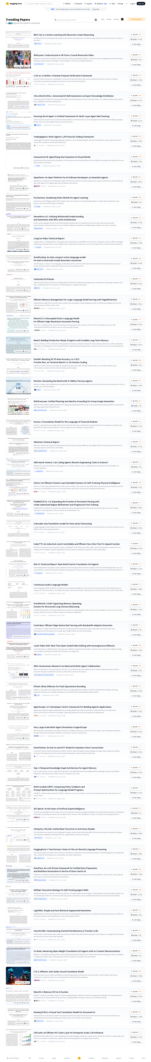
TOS (29, 1058)
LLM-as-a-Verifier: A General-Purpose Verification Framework (63, 75)
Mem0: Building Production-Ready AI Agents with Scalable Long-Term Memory (71, 340)
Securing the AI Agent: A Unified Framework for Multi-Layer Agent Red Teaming (71, 116)
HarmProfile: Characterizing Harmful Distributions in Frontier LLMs (66, 930)
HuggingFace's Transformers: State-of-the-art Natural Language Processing (70, 849)
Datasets (78, 3)
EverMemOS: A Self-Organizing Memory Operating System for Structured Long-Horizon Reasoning (57, 605)
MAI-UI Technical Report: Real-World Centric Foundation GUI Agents (66, 564)
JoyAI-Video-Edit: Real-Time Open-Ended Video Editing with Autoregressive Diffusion (74, 645)
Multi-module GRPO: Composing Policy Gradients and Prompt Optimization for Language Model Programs (59, 788)
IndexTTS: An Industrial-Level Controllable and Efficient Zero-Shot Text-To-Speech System (77, 544)
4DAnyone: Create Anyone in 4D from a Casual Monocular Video (64, 55)
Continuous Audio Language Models (51, 584)
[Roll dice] (95, 19)
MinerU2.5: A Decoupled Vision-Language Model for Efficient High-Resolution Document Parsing (56, 320)
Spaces (89, 3)
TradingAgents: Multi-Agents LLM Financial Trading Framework (64, 136)
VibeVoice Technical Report (46, 442)
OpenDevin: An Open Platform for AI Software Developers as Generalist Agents (71, 177)
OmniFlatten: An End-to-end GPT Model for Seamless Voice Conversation (68, 747)
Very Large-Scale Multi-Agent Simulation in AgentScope (60, 727)
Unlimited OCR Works (44, 279)
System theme (14, 1058)
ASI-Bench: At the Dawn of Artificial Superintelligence (59, 808)
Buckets (102, 3)
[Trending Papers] (122, 19)
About (54, 1058)
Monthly (116, 19)
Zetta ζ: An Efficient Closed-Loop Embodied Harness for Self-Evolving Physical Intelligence (77, 482)
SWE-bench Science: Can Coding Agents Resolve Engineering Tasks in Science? (71, 462)
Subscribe (95, 9)
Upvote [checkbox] (137, 34)
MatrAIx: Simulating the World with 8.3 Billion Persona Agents (63, 381)
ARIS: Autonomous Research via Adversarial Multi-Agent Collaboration (67, 666)
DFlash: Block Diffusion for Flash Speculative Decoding (60, 686)
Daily (102, 19)
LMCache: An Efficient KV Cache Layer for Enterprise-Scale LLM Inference (68, 1032)
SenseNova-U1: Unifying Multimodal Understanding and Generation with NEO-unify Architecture (59, 218)
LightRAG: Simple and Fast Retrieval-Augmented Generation (62, 910)
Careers (67, 1058)
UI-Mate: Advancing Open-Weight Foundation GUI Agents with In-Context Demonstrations (77, 951)
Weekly (109, 19)
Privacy (41, 1058)
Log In (132, 3)
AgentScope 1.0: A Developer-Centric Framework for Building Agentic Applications (72, 706)
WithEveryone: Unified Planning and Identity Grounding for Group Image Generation (74, 401)
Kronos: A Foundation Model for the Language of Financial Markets (66, 421)
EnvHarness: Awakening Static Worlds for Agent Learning (61, 197)
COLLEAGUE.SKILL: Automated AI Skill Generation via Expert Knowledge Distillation (74, 95)
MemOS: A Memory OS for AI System (51, 992)
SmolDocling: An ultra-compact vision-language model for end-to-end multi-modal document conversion (60, 259)
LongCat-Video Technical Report (49, 238)
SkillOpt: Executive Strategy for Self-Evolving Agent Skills (61, 890)
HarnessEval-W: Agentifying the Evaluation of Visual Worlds (62, 157)
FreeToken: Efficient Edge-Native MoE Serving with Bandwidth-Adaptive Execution (73, 625)
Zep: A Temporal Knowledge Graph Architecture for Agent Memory (65, 768)
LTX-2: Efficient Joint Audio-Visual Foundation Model (59, 971)
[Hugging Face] (79, 1058)
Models (68, 3)
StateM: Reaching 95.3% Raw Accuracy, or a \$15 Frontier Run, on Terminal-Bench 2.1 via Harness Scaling (60, 361)
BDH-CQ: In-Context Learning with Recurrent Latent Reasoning (64, 34)
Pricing (120, 3)
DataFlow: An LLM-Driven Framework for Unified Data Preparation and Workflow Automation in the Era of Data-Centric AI (65, 870)
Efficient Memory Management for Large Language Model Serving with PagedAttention (75, 299)
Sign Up (141, 3)
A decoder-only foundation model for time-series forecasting (63, 523)
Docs (113, 3)
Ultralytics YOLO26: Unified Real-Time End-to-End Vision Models (64, 828)
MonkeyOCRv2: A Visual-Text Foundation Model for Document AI (64, 1012)
